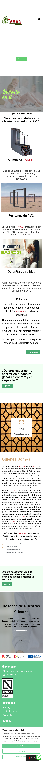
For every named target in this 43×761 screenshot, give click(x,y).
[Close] (41, 728)
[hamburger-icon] (38, 19)
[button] (19, 640)
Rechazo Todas (21, 757)
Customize (21, 751)
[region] (21, 744)
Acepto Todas (21, 746)
